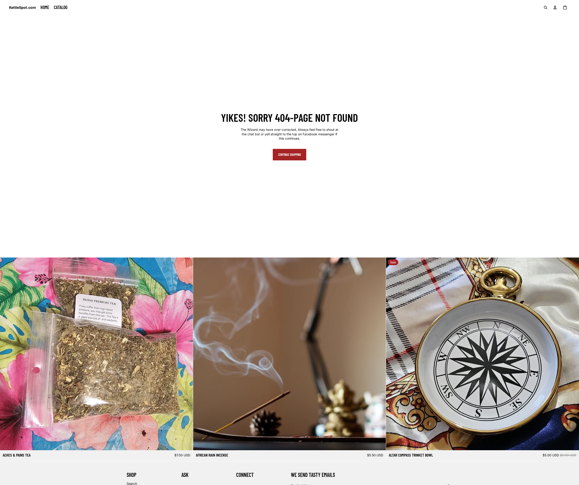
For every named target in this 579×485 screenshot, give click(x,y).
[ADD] (186, 443)
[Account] (555, 7)
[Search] (546, 7)
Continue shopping (289, 155)
